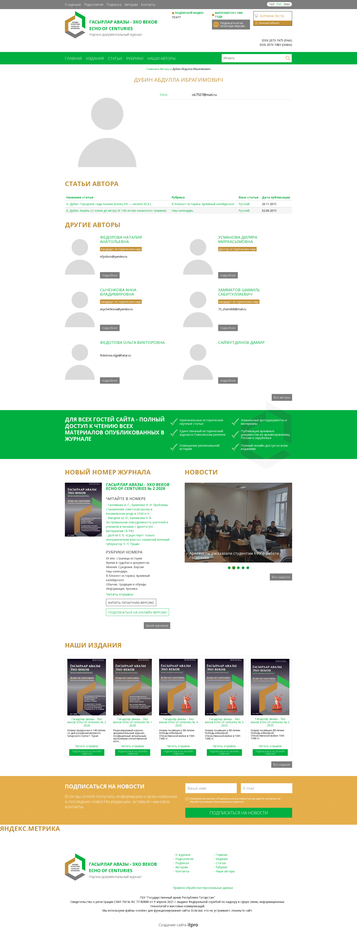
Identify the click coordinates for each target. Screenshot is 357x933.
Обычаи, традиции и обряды (126, 584)
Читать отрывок (119, 594)
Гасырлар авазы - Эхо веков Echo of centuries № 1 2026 (132, 722)
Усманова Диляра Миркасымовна (237, 239)
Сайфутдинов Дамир (241, 342)
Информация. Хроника (121, 589)
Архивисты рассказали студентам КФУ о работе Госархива (234, 555)
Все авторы (282, 397)
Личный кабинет (269, 23)
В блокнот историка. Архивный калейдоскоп (203, 204)
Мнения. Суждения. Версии (125, 567)
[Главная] (75, 36)
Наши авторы (162, 58)
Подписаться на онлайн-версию (137, 612)
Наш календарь (182, 210)
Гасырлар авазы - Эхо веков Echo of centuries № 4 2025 (178, 722)
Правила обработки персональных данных (203, 888)
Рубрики (134, 58)
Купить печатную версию (131, 602)
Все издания (281, 765)
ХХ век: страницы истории (124, 558)
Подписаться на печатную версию (232, 24)
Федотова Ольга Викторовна (132, 342)
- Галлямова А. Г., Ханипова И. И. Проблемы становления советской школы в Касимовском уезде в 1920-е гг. (137, 509)
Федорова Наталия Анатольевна (121, 239)
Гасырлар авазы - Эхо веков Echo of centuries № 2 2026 (137, 486)
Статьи (115, 58)
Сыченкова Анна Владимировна (118, 292)
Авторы (165, 69)
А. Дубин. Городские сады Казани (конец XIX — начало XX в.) (108, 204)
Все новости (281, 577)
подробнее (110, 275)
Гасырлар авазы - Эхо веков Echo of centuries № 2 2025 (270, 722)
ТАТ (272, 4)
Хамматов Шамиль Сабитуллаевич (239, 292)
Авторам (131, 4)
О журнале (73, 4)
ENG (287, 4)
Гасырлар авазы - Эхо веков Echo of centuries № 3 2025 (224, 722)
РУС (279, 4)
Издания (95, 58)
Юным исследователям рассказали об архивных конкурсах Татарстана (234, 475)
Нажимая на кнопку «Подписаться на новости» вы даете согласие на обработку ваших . (234, 800)
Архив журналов (157, 626)
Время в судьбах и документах (127, 563)
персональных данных (229, 801)
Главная (73, 58)
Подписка (113, 4)
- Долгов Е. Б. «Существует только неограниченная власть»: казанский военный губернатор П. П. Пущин (137, 539)
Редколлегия (93, 4)
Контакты (148, 4)
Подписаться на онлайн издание (86, 752)
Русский (244, 204)
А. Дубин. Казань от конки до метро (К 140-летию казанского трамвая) (116, 210)
